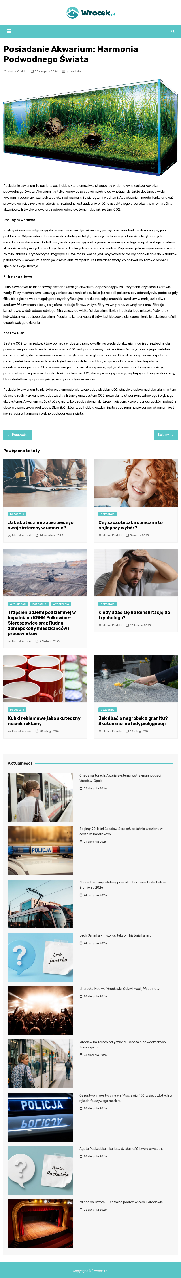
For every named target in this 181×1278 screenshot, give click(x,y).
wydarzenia (61, 604)
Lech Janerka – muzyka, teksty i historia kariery (115, 935)
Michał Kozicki (17, 71)
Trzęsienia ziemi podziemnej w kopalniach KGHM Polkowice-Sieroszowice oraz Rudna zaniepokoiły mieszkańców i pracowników (42, 623)
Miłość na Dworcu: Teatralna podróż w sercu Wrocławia (121, 1202)
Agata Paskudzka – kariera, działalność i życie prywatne (121, 1149)
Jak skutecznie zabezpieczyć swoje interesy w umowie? (41, 525)
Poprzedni (19, 434)
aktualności (18, 604)
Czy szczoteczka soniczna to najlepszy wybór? (130, 525)
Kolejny (163, 434)
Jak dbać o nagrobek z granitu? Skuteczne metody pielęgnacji (133, 721)
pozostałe (74, 71)
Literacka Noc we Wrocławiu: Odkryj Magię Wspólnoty (119, 989)
